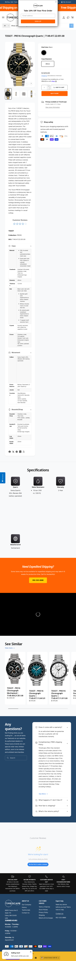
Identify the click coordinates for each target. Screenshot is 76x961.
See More (42, 794)
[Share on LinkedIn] (20, 451)
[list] (38, 513)
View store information (52, 107)
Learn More (14, 7)
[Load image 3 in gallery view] (23, 94)
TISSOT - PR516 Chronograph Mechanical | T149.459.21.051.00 (15, 692)
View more (9, 648)
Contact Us (25, 913)
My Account (67, 2)
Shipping (44, 75)
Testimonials (26, 910)
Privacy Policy (43, 912)
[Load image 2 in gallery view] (16, 94)
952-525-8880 (38, 580)
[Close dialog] (56, 2)
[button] (3, 17)
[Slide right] (31, 83)
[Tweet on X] (13, 451)
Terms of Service (44, 907)
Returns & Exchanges (46, 918)
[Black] (43, 52)
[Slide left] (27, 83)
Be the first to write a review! (38, 864)
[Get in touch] (68, 17)
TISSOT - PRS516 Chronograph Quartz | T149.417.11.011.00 (59, 695)
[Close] (31, 952)
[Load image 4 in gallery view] (31, 94)
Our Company (26, 904)
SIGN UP (38, 21)
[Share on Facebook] (9, 451)
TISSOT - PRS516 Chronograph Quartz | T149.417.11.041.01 (37, 695)
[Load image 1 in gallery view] (8, 94)
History (24, 907)
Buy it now (54, 93)
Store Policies (43, 910)
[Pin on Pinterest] (16, 451)
